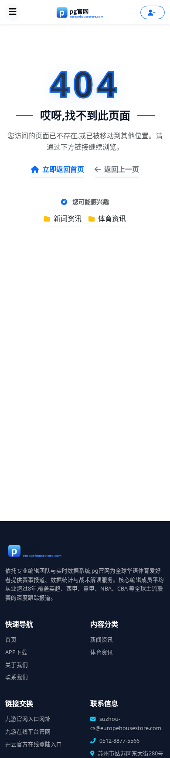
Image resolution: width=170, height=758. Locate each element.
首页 (11, 639)
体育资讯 (111, 218)
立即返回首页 (63, 169)
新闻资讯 (67, 218)
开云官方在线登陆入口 (33, 744)
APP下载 (16, 652)
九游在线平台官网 (28, 731)
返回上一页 (121, 169)
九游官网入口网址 (28, 719)
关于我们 (16, 665)
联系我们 (16, 677)
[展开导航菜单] (12, 12)
